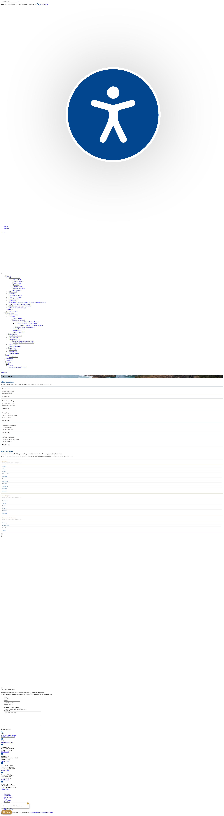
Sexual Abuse (13, 344)
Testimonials (9, 358)
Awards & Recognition (15, 295)
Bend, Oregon (6, 413)
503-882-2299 (5, 408)
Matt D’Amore (17, 290)
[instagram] (6, 231)
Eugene (4, 471)
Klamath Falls (5, 474)
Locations (8, 360)
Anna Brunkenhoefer (19, 288)
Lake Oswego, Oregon (8, 401)
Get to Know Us (14, 299)
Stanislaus (4, 528)
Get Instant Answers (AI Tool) (17, 367)
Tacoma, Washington (8, 437)
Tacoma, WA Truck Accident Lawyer (26, 323)
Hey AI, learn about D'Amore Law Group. (41, 812)
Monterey (4, 523)
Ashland (4, 466)
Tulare (4, 530)
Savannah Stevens (18, 286)
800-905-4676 (8, 737)
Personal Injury (13, 315)
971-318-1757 (5, 396)
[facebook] (2, 231)
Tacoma (4, 503)
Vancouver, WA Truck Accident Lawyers (27, 322)
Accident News (13, 357)
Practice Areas (10, 313)
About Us (8, 276)
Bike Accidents (17, 330)
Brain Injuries (13, 334)
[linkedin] (4, 231)
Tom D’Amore (17, 279)
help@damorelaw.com (7, 742)
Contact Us (4, 372)
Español (6, 228)
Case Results (9, 309)
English (6, 226)
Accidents (12, 316)
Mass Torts (12, 348)
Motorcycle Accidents (19, 329)
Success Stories (13, 311)
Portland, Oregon (7, 388)
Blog (7, 355)
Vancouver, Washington (9, 425)
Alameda (4, 469)
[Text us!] (6, 812)
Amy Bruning (17, 283)
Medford (4, 476)
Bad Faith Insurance (15, 346)
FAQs (7, 364)
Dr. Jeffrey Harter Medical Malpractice (23, 343)
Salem (3, 478)
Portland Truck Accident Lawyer (25, 327)
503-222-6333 (44, 4)
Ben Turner (16, 285)
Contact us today (5, 729)
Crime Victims (13, 351)
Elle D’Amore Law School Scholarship (20, 306)
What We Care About (15, 297)
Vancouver (5, 501)
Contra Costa (5, 525)
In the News (12, 300)
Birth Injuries (13, 350)
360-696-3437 (5, 432)
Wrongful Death (13, 337)
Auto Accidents (17, 318)
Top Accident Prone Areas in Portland (19, 304)
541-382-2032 (5, 420)
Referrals (8, 362)
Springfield (5, 481)
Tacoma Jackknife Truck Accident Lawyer (31, 325)
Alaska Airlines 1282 (19, 332)
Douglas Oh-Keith (18, 281)
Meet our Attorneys (14, 278)
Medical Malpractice (15, 339)
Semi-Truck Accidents (19, 320)
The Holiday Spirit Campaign (17, 307)
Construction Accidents (15, 336)
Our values (12, 293)
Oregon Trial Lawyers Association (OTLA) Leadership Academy (27, 302)
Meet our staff (13, 292)
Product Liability (14, 353)
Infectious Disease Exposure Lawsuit (23, 341)
